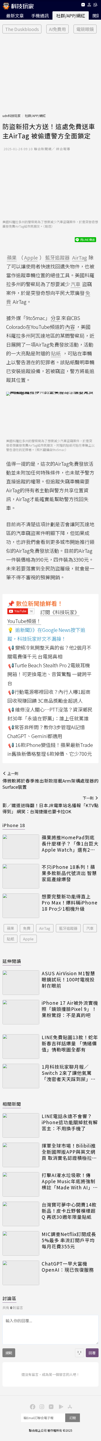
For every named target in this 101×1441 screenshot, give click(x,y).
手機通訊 (40, 15)
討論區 (9, 1298)
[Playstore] (59, 1406)
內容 (70, 326)
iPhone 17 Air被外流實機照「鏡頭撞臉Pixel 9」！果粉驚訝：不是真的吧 (70, 1009)
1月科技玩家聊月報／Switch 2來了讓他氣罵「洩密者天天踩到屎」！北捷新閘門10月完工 (69, 1073)
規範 (8, 1352)
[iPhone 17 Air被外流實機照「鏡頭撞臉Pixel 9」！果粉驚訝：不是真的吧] (20, 1012)
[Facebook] (31, 1406)
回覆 (92, 1352)
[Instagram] (41, 1406)
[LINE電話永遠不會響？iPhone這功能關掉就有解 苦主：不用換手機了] (20, 1125)
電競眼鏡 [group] (85, 29)
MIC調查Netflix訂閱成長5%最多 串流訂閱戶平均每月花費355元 (69, 1240)
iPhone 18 (13, 825)
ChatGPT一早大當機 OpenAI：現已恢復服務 (68, 1267)
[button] (89, 5)
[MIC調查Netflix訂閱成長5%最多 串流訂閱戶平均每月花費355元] (20, 1243)
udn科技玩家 (11, 115)
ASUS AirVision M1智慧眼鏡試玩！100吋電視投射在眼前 (68, 979)
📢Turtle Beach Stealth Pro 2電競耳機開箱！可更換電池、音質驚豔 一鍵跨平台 (49, 674)
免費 (26, 928)
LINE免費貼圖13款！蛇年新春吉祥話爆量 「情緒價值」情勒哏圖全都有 (70, 1043)
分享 (56, 317)
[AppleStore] (69, 1406)
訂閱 (72, 1417)
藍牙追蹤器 (68, 928)
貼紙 (10, 938)
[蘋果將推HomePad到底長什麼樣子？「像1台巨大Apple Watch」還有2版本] (20, 846)
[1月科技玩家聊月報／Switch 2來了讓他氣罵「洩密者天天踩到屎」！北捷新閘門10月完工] (20, 1076)
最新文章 (15, 15)
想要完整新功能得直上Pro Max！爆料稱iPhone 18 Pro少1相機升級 (70, 902)
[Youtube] (83, 5)
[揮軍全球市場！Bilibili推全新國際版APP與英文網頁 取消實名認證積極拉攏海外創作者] (20, 1155)
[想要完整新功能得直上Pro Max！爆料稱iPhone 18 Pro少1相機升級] (20, 905)
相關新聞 (11, 1104)
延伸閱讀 (11, 961)
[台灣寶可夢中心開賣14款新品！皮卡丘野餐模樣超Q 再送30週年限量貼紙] (20, 1214)
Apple (28, 938)
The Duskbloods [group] (22, 29)
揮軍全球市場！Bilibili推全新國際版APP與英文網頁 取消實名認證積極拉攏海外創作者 (69, 1152)
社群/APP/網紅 (70, 15)
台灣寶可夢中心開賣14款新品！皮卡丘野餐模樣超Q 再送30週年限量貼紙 (69, 1211)
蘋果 (10, 928)
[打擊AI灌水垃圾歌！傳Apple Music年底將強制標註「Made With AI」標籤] (20, 1184)
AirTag (44, 928)
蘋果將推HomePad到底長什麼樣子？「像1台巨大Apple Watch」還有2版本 (70, 843)
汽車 (90, 928)
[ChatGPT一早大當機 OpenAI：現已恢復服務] (20, 1273)
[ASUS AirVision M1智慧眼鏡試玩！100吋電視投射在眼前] (20, 982)
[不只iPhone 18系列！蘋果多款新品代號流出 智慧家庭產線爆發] (20, 876)
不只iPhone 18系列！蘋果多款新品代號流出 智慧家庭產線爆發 (69, 873)
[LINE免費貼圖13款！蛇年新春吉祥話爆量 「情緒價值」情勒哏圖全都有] (20, 1046)
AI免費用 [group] (57, 29)
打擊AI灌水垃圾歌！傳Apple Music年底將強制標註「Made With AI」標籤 (70, 1181)
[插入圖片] (79, 1352)
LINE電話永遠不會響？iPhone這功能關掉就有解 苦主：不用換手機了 (70, 1122)
